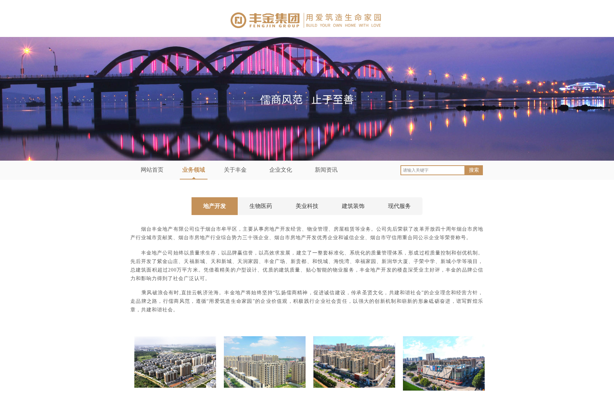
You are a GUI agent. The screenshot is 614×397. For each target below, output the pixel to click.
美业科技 (307, 206)
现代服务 (399, 206)
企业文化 (280, 170)
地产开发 (214, 206)
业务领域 (193, 170)
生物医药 (260, 206)
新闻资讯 (326, 170)
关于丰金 (235, 170)
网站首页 (152, 170)
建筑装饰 (353, 206)
